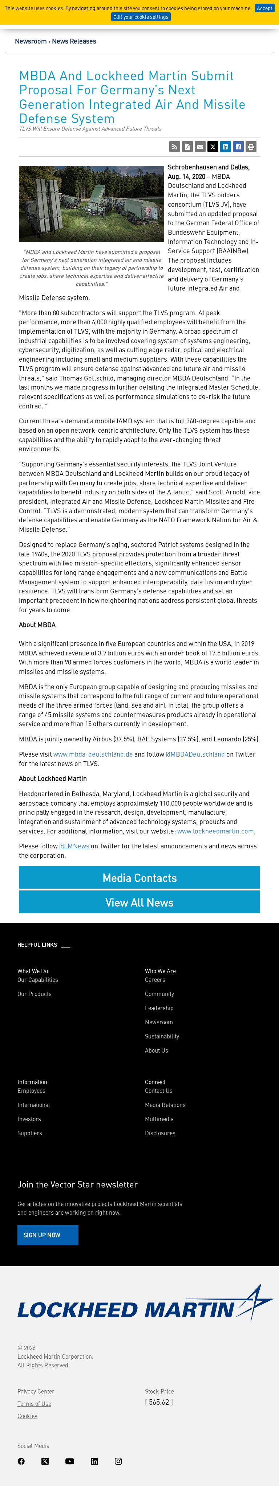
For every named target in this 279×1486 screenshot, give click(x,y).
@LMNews (74, 845)
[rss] (174, 146)
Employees (31, 1090)
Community (159, 993)
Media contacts (139, 877)
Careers (155, 979)
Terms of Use (34, 1403)
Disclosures (160, 1133)
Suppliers (29, 1133)
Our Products (34, 993)
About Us (156, 1050)
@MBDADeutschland (195, 753)
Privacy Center (35, 1391)
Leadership (159, 1008)
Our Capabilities (37, 979)
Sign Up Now (42, 1235)
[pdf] (187, 146)
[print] (251, 146)
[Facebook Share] (238, 146)
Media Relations (165, 1104)
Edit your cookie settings (141, 16)
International (33, 1104)
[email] (200, 146)
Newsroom (31, 40)
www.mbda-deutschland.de (93, 753)
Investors (29, 1119)
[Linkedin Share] (225, 146)
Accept (264, 8)
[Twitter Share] (212, 146)
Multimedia (159, 1119)
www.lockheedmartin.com (215, 830)
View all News (140, 901)
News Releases (74, 40)
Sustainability (162, 1036)
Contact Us (159, 1090)
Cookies (27, 1416)
